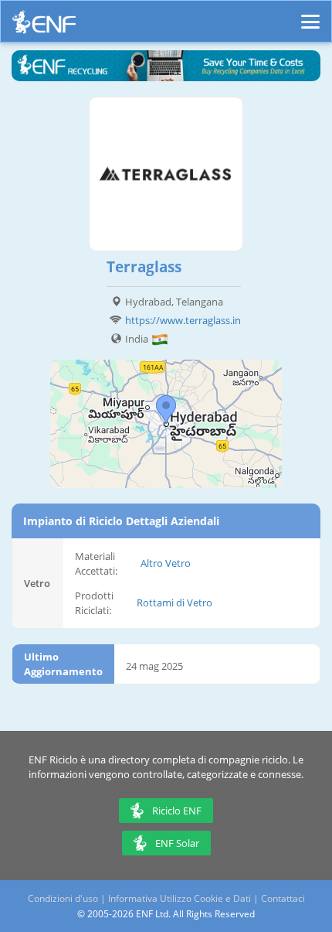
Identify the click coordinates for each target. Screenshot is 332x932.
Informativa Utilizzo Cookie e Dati (179, 898)
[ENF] (44, 26)
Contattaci (283, 898)
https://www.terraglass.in (183, 320)
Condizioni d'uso (63, 898)
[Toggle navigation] (310, 15)
